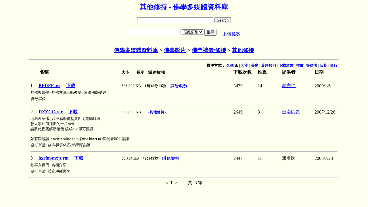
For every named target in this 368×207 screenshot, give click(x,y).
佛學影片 (175, 50)
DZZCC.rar (51, 111)
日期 (323, 65)
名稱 (230, 65)
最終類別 (268, 65)
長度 (254, 65)
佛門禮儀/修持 (209, 50)
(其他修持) (178, 86)
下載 (70, 85)
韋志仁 (289, 85)
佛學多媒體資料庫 (136, 50)
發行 (334, 65)
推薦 (300, 65)
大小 (244, 65)
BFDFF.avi (49, 85)
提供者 (311, 65)
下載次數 (286, 65)
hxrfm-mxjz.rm (53, 158)
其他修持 (243, 50)
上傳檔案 (231, 34)
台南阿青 (291, 111)
